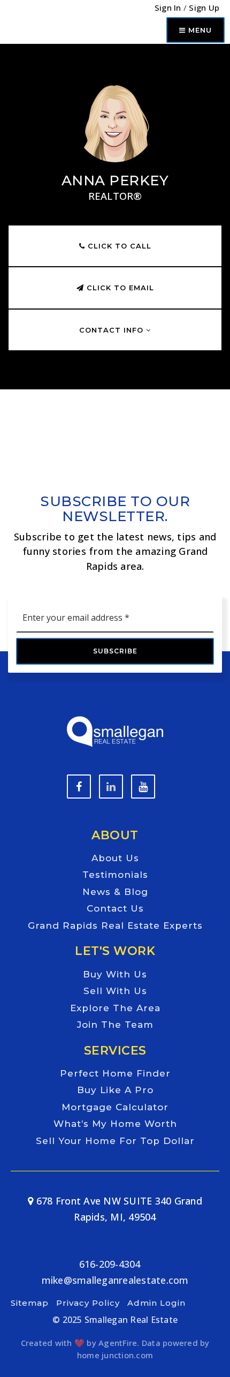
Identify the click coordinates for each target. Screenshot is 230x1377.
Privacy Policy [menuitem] (88, 1303)
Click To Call (118, 246)
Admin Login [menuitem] (156, 1303)
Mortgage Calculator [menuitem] (115, 1107)
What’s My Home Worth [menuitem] (115, 1123)
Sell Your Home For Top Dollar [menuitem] (115, 1140)
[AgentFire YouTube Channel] (111, 786)
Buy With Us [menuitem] (115, 974)
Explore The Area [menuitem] (115, 1008)
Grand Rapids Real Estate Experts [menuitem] (115, 925)
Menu (199, 30)
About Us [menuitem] (115, 858)
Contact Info (112, 330)
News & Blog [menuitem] (115, 891)
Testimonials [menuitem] (115, 874)
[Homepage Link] (115, 730)
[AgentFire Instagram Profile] (143, 786)
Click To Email (119, 287)
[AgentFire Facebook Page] (79, 786)
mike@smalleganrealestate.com (115, 1280)
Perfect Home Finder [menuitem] (115, 1073)
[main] (115, 233)
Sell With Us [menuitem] (115, 990)
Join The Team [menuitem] (115, 1024)
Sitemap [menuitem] (30, 1303)
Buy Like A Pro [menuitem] (115, 1090)
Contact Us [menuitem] (115, 908)
